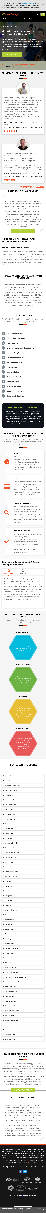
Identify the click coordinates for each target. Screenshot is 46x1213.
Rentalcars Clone (10, 1001)
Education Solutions (14, 343)
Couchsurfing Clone (11, 871)
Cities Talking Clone (11, 972)
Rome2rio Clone (9, 996)
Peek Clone (8, 891)
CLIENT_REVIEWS (35, 127)
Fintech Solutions (13, 367)
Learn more (37, 1209)
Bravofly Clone (9, 833)
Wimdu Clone (9, 776)
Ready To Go (8, 573)
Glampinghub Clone (11, 1020)
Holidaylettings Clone (11, 843)
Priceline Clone (9, 819)
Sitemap (18, 1167)
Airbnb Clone (8, 900)
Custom (23, 573)
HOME (4, 64)
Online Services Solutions (16, 358)
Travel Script (8, 905)
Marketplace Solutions (15, 391)
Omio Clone (8, 962)
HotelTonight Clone (11, 876)
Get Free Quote (12, 54)
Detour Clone (8, 953)
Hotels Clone (8, 824)
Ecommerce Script (14, 386)
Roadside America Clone (12, 982)
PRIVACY (30, 1162)
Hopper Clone (9, 943)
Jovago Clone (8, 862)
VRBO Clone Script (10, 790)
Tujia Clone (8, 881)
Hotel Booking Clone (11, 910)
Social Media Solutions (15, 396)
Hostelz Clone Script (11, 1015)
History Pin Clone (10, 967)
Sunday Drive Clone (11, 948)
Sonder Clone (9, 1025)
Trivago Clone (9, 895)
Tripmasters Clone (10, 991)
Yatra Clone (8, 809)
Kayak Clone (8, 795)
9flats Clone (8, 915)
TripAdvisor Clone (10, 800)
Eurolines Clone (9, 958)
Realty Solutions (13, 382)
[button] (38, 14)
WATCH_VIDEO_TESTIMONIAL (15, 127)
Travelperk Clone (10, 1034)
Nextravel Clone (10, 1039)
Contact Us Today (23, 1090)
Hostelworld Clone (10, 1006)
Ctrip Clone (8, 838)
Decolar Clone (9, 867)
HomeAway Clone (10, 848)
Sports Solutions (13, 372)
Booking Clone (9, 828)
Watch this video (28, 3)
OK (23, 1211)
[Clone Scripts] (10, 14)
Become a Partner (37, 1167)
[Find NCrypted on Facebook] (21, 1171)
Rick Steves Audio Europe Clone (15, 977)
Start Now (23, 231)
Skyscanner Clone (10, 857)
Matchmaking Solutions (16, 353)
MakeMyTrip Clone (10, 924)
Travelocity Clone (10, 804)
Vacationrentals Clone (12, 852)
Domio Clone (8, 1029)
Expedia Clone (9, 919)
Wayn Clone (8, 780)
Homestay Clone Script (12, 785)
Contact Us (26, 1167)
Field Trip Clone (9, 938)
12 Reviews (40, 187)
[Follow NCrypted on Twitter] (25, 1171)
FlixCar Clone (8, 934)
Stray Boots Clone (10, 986)
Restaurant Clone (10, 814)
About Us (11, 1167)
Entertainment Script (15, 362)
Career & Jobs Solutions (16, 338)
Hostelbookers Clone (11, 1010)
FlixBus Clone (8, 929)
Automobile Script (14, 377)
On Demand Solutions (15, 334)
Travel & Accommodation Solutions (23, 64)
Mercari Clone (9, 886)
